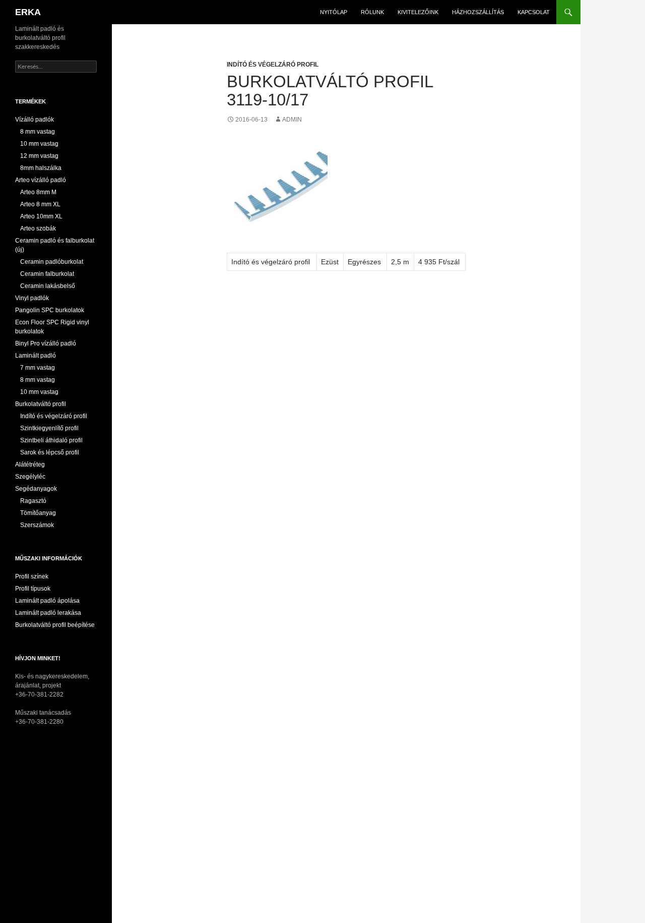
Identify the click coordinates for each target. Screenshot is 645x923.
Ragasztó (33, 500)
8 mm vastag (37, 131)
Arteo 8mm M (38, 192)
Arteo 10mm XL (41, 216)
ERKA (28, 12)
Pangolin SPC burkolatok (49, 310)
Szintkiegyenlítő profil (49, 428)
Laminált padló (35, 355)
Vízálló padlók (34, 119)
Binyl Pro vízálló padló (45, 343)
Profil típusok (32, 588)
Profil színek (31, 576)
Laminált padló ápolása (47, 600)
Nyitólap (333, 12)
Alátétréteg (30, 464)
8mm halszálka (40, 167)
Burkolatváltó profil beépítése (55, 624)
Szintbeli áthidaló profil (51, 440)
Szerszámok (37, 525)
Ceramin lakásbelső (47, 286)
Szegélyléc (30, 476)
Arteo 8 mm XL (40, 204)
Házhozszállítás (478, 12)
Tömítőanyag (38, 512)
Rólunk (372, 12)
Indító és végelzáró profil (272, 64)
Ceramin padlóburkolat (51, 261)
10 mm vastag (39, 143)
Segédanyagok (36, 488)
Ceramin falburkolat (47, 273)
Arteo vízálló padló (40, 180)
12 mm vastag (39, 155)
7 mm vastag (37, 367)
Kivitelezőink (418, 12)
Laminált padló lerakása (48, 612)
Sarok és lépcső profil (49, 452)
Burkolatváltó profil (40, 404)
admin (292, 119)
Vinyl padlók (32, 298)
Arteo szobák (38, 228)
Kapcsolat (534, 12)
